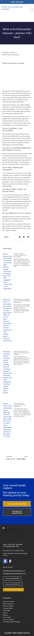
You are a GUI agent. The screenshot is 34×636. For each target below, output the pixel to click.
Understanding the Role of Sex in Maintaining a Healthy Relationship (22, 301)
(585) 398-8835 (17, 2)
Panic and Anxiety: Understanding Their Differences (19, 405)
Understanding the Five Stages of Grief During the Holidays (21, 353)
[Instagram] (10, 561)
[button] (31, 9)
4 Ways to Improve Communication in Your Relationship (20, 255)
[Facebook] (5, 561)
